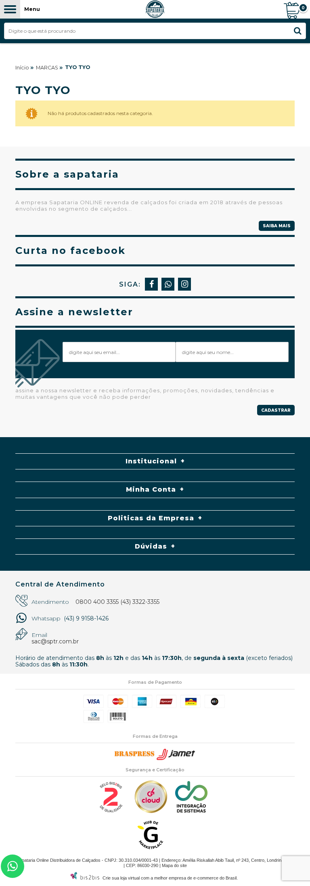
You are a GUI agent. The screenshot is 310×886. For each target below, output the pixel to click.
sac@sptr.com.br (55, 641)
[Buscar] (297, 30)
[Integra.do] (191, 811)
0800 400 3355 (97, 601)
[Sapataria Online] (155, 9)
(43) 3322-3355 (139, 601)
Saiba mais (277, 225)
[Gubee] (151, 849)
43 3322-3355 (12, 866)
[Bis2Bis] (110, 811)
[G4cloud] (151, 811)
